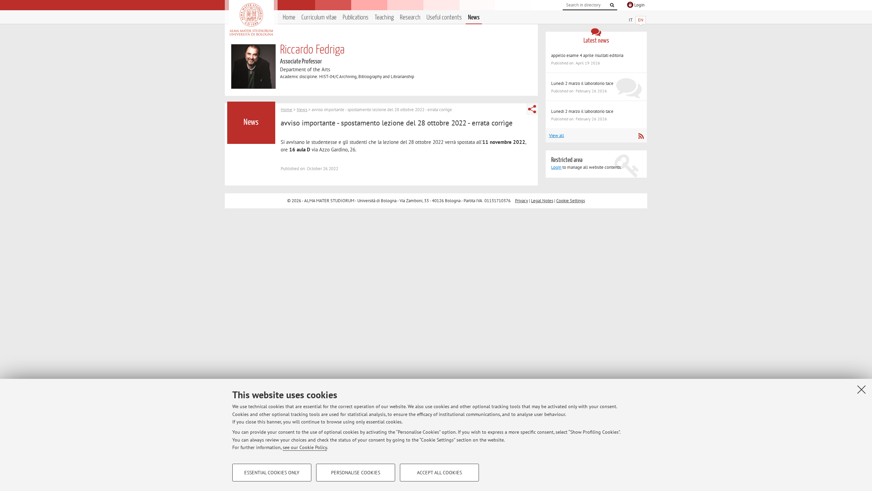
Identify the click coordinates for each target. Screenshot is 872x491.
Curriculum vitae (319, 17)
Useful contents (444, 17)
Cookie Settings (570, 201)
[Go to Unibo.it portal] (251, 19)
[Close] (861, 389)
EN (640, 20)
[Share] (532, 109)
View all (556, 135)
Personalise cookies (355, 473)
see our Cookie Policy (305, 447)
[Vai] (612, 5)
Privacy (521, 201)
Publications (356, 17)
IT (631, 20)
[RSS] (640, 136)
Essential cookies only (271, 473)
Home (289, 17)
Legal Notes (542, 201)
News (474, 17)
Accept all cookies (439, 473)
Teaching (384, 17)
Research (410, 17)
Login (556, 167)
